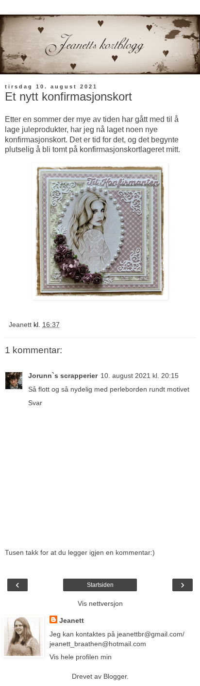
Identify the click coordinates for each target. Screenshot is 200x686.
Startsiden (100, 585)
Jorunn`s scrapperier (63, 375)
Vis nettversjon (100, 603)
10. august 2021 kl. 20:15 (139, 375)
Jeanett (71, 620)
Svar (35, 403)
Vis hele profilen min (81, 657)
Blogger (115, 676)
